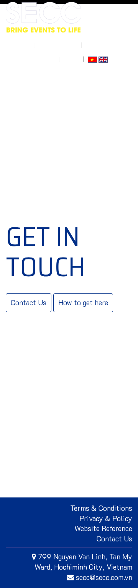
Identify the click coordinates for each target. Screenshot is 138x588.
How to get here (35, 59)
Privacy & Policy (105, 518)
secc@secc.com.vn (104, 577)
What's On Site (58, 45)
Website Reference (103, 528)
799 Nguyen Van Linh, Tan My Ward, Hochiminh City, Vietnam (83, 562)
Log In (71, 59)
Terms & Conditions (101, 508)
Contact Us (28, 302)
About (23, 45)
